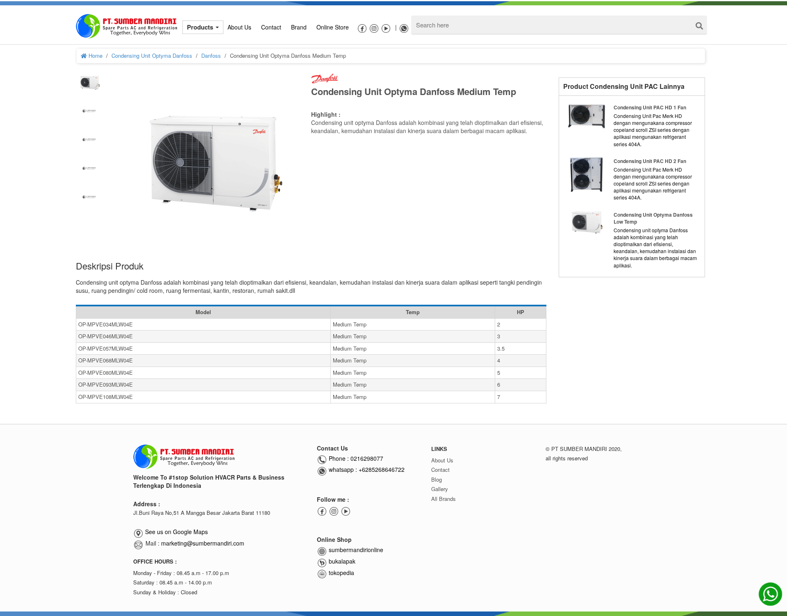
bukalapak (341, 561)
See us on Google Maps (176, 532)
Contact (440, 469)
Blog (436, 479)
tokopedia (340, 572)
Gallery (439, 489)
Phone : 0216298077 (355, 458)
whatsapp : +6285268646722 (366, 469)
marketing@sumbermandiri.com (202, 543)
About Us (442, 460)
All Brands (443, 499)
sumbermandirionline (355, 550)
